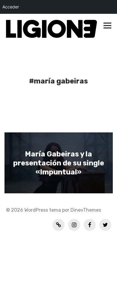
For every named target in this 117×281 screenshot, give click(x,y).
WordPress (36, 210)
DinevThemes (85, 210)
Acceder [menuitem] (10, 6)
